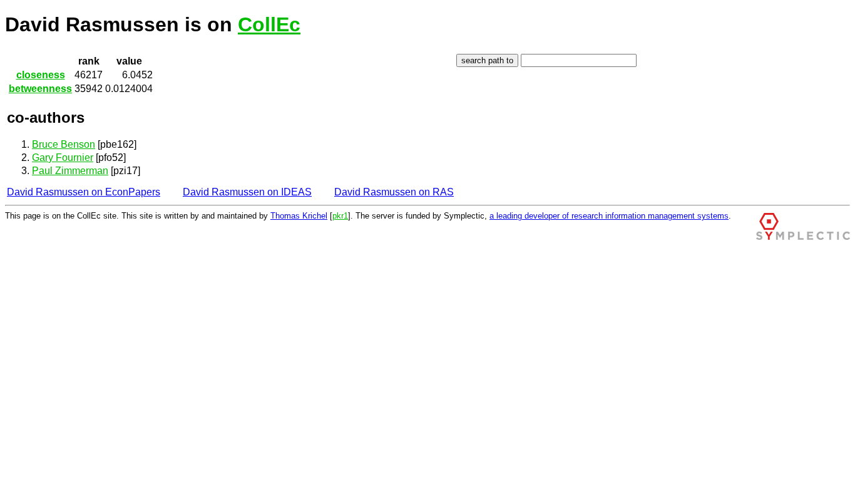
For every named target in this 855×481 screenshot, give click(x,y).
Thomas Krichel (298, 215)
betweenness (40, 88)
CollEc (269, 24)
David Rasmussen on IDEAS (247, 192)
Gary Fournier (62, 157)
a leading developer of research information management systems (609, 215)
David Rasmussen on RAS (394, 192)
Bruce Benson (63, 144)
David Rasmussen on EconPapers (83, 192)
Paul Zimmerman (70, 170)
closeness (40, 75)
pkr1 (340, 215)
